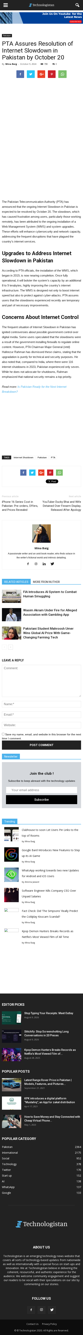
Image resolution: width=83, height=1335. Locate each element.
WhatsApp (8, 1187)
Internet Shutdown (23, 457)
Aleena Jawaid (32, 881)
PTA (53, 457)
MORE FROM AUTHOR (46, 581)
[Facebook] (29, 564)
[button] (77, 5)
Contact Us (32, 1324)
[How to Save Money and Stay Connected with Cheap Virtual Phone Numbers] (11, 1121)
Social (5, 1158)
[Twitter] (54, 564)
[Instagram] (37, 564)
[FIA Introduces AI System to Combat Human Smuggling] (11, 596)
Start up (7, 1175)
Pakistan (7, 35)
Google (6, 1193)
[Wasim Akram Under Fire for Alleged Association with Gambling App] (11, 614)
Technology (9, 1164)
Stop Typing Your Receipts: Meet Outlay (48, 1013)
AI (3, 1181)
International (10, 1152)
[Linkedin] (45, 564)
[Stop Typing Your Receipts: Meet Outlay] (11, 1017)
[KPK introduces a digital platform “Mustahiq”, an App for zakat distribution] (11, 1103)
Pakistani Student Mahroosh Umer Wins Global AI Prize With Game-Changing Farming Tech (48, 633)
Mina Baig (11, 63)
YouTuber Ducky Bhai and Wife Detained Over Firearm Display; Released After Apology (61, 506)
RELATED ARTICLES (16, 581)
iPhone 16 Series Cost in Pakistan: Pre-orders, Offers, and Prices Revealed (20, 506)
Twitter (6, 1170)
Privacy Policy (49, 1324)
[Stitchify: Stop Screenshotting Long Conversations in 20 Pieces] (11, 1036)
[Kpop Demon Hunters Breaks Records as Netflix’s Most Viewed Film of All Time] (11, 1054)
